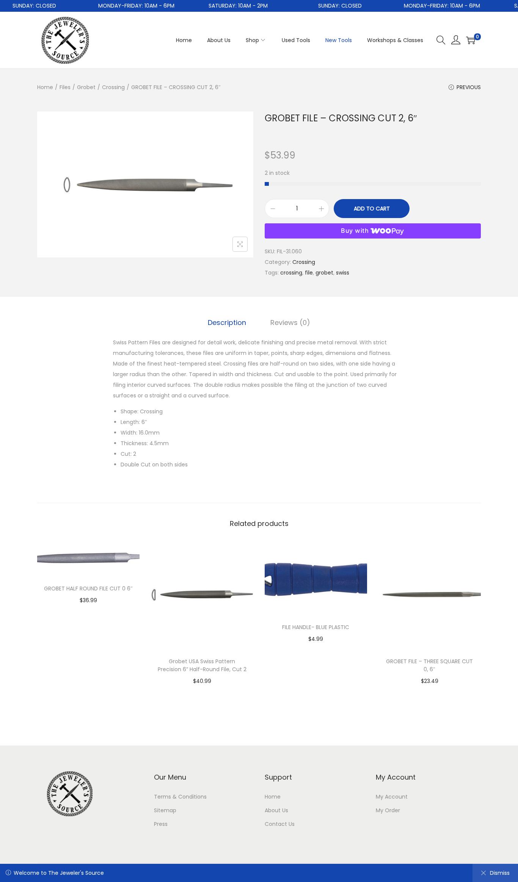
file (309, 272)
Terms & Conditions (180, 796)
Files (65, 87)
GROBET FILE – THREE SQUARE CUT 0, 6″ (429, 665)
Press (161, 824)
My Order (388, 810)
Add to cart (372, 208)
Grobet (86, 87)
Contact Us (280, 824)
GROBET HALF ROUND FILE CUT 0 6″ (88, 588)
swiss (342, 272)
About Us (276, 810)
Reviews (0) (290, 322)
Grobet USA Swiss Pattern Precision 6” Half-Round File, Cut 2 (202, 665)
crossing (291, 272)
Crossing (113, 87)
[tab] (227, 322)
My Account (392, 796)
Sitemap (165, 810)
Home (45, 87)
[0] (470, 40)
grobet (324, 272)
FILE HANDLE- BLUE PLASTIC (315, 627)
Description (227, 322)
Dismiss (500, 873)
